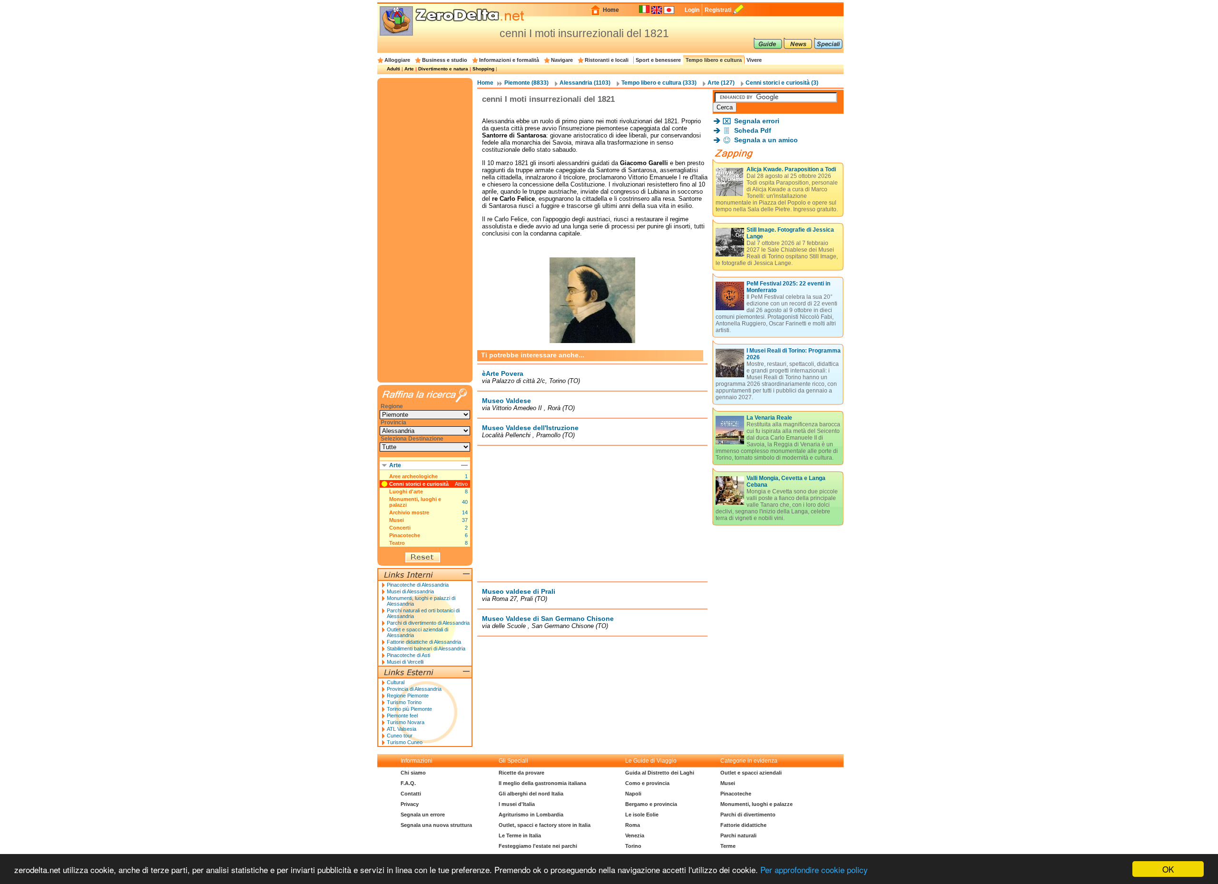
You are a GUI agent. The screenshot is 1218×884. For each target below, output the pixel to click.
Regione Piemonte (408, 695)
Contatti (411, 793)
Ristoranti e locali (607, 60)
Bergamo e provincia (651, 804)
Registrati (718, 10)
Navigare (562, 60)
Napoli (633, 793)
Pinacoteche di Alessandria (418, 585)
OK (1168, 869)
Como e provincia (647, 783)
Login (692, 10)
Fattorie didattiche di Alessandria (424, 642)
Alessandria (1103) (585, 82)
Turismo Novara (405, 722)
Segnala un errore (423, 814)
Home (611, 10)
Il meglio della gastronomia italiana (542, 783)
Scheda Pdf (752, 130)
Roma (632, 825)
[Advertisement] (592, 513)
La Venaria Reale (769, 417)
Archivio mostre (409, 512)
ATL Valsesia (401, 729)
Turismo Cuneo (404, 742)
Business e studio (444, 60)
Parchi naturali (738, 835)
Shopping (483, 68)
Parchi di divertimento (748, 814)
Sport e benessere (658, 60)
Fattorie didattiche (743, 825)
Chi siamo (413, 773)
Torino (633, 846)
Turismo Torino (404, 702)
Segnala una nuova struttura (436, 825)
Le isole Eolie (641, 814)
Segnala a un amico (766, 140)
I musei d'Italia (517, 804)
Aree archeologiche (413, 476)
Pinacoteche (404, 535)
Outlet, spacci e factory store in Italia (544, 825)
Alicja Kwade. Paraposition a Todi (791, 169)
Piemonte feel (402, 715)
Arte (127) (721, 82)
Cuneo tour (400, 735)
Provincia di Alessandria (414, 689)
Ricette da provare (521, 773)
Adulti (393, 68)
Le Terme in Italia (520, 835)
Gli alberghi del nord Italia (531, 793)
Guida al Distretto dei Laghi (659, 773)
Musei (396, 520)
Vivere (754, 60)
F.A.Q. (408, 783)
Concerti (400, 527)
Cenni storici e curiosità (419, 484)
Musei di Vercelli (405, 662)
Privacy (410, 804)
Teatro (397, 543)
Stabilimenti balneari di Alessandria (426, 648)
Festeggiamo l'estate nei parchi (538, 846)
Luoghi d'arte (406, 491)
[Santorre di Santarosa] (592, 345)
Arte (409, 68)
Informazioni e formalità (509, 60)
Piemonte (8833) (526, 82)
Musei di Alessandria (410, 591)
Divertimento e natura (443, 68)
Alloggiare (397, 60)
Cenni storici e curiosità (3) (782, 82)
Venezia (634, 835)
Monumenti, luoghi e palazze (756, 804)
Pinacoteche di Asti (408, 655)
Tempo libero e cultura (714, 60)
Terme (728, 846)
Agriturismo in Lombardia (531, 814)
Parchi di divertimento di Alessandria (428, 623)
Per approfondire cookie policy (814, 869)
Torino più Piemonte (409, 709)
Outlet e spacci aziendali (751, 773)
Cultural (395, 682)
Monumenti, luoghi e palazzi (415, 502)
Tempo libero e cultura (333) (659, 82)
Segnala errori (756, 121)
